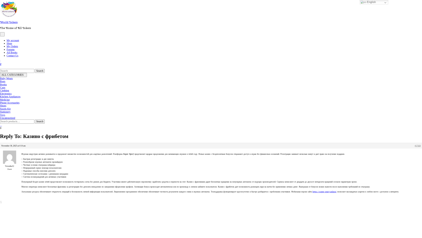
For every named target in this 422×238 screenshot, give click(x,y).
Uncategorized (7, 118)
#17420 (418, 146)
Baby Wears (6, 78)
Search (39, 121)
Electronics (6, 93)
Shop (9, 43)
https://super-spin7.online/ (325, 191)
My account (13, 40)
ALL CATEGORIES (12, 74)
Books (3, 84)
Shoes (3, 105)
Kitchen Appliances (10, 96)
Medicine (5, 99)
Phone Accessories (9, 102)
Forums (11, 49)
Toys (2, 115)
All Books (12, 52)
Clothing (4, 90)
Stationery (5, 111)
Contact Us (12, 55)
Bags (2, 81)
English (371, 2)
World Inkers (9, 22)
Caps (2, 87)
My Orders (12, 46)
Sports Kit (5, 108)
